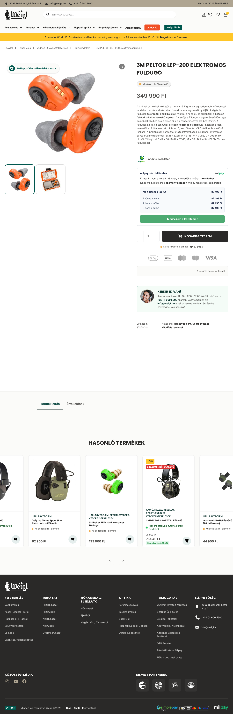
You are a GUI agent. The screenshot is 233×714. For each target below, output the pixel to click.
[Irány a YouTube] (15, 682)
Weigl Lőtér (173, 27)
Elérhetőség (220, 3)
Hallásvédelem (82, 47)
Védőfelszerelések (173, 327)
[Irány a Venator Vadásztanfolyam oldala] (175, 685)
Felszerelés (24, 47)
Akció (149, 510)
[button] (210, 15)
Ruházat (50, 598)
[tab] (50, 404)
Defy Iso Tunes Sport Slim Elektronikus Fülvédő (47, 522)
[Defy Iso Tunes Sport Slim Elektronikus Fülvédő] (54, 481)
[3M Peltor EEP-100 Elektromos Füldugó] (111, 481)
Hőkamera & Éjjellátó (91, 600)
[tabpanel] (116, 416)
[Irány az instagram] (7, 682)
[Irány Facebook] (24, 682)
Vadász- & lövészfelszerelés (52, 47)
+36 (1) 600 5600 (167, 299)
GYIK (208, 3)
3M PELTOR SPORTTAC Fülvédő (164, 520)
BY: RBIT (10, 707)
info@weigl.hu (166, 303)
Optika (125, 598)
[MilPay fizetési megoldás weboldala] (221, 708)
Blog (201, 3)
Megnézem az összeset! (174, 37)
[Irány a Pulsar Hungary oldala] (142, 685)
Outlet (150, 27)
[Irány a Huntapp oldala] (191, 685)
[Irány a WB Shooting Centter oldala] (158, 685)
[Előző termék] (110, 561)
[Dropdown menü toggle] (21, 27)
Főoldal (9, 47)
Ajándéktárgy (133, 27)
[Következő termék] (123, 561)
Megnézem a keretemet (182, 219)
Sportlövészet (200, 323)
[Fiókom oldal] (204, 15)
